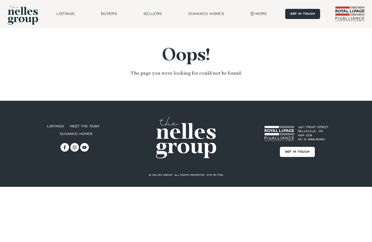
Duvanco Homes (206, 14)
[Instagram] (74, 147)
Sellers (152, 14)
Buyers (109, 14)
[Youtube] (84, 147)
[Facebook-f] (64, 147)
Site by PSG (215, 175)
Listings (65, 14)
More (261, 14)
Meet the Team (84, 126)
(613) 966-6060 (311, 139)
